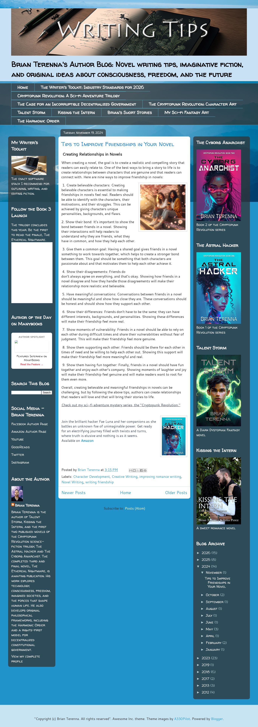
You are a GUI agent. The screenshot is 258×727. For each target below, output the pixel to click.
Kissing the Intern (76, 112)
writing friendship (99, 481)
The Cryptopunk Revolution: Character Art (193, 104)
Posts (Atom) (135, 508)
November (214, 572)
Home (23, 87)
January (213, 649)
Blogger (217, 718)
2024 (206, 566)
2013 (206, 685)
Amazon (87, 440)
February (214, 642)
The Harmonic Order (38, 121)
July (209, 615)
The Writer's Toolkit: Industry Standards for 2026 (92, 87)
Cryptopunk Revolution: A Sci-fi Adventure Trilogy (69, 96)
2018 (206, 671)
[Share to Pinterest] (145, 470)
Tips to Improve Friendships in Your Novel (117, 144)
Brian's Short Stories (130, 112)
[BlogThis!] (134, 470)
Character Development (91, 476)
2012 (206, 692)
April (211, 636)
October (213, 594)
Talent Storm (31, 112)
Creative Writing (124, 476)
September (215, 601)
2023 (206, 658)
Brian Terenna (27, 505)
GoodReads (20, 447)
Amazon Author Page (28, 431)
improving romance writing (160, 476)
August (212, 608)
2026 (207, 552)
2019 (206, 664)
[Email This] (131, 470)
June (210, 622)
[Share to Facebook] (141, 470)
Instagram (20, 462)
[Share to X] (138, 470)
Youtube (17, 439)
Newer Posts (73, 492)
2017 (206, 678)
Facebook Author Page (29, 424)
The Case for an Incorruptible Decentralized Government (77, 104)
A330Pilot (182, 718)
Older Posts (176, 492)
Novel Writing (72, 481)
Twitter (17, 454)
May (210, 629)
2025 (206, 559)
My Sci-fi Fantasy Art (187, 112)
